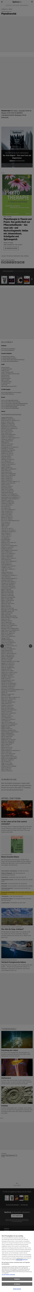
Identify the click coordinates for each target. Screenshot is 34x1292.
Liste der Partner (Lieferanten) (8, 1274)
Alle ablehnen (17, 1284)
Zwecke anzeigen (17, 1289)
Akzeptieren (17, 1279)
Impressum (25, 1259)
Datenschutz (19, 1259)
